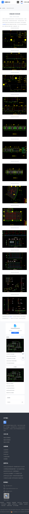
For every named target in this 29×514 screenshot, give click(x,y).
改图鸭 (9, 504)
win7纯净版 (15, 505)
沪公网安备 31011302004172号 (19, 511)
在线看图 (5, 459)
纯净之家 (3, 505)
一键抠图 (20, 504)
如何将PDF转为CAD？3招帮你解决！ (12, 471)
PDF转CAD (6, 454)
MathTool (19, 502)
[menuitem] (24, 2)
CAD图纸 (10, 316)
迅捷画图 (14, 502)
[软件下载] (23, 358)
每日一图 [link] (4, 8)
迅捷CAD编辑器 (7, 437)
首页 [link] (0, 8)
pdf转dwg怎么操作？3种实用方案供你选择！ (14, 475)
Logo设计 (26, 504)
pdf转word (14, 504)
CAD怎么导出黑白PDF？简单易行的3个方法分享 (14, 466)
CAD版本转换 (6, 456)
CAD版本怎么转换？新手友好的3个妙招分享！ (14, 478)
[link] (10, 8)
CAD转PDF (6, 449)
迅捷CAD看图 (6, 442)
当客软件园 (9, 505)
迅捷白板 (9, 502)
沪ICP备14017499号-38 (5, 511)
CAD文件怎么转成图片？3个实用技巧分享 (13, 473)
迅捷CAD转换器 (7, 440)
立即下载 (15, 332)
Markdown (25, 502)
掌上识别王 (3, 504)
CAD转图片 (6, 452)
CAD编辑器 (4, 24)
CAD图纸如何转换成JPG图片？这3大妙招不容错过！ (15, 469)
